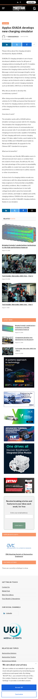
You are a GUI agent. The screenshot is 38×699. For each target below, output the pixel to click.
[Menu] (3, 8)
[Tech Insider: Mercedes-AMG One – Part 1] (19, 292)
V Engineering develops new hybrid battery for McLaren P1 (24, 339)
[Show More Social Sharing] (34, 44)
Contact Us (6, 587)
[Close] (36, 663)
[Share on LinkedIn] (7, 44)
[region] (19, 680)
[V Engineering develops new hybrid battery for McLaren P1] (7, 340)
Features (5, 23)
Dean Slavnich (13, 36)
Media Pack (6, 591)
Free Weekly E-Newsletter (11, 599)
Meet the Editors (8, 595)
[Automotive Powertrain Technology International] (19, 8)
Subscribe (31, 2)
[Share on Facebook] (27, 44)
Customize (19, 694)
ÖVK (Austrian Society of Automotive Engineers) (19, 555)
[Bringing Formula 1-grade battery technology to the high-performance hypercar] (19, 233)
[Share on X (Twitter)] (17, 44)
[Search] (34, 8)
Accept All (19, 687)
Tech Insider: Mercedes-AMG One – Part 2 (17, 276)
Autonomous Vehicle (9, 661)
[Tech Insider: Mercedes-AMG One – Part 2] (19, 263)
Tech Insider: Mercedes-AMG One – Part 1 (17, 304)
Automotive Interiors (9, 653)
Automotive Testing (9, 657)
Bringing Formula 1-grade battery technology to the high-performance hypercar (19, 246)
